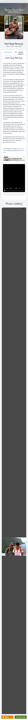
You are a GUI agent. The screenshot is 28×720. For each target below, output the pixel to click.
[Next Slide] (24, 546)
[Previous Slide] (3, 546)
